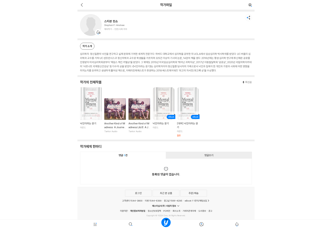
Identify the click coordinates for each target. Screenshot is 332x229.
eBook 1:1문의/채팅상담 (196, 200)
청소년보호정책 (154, 210)
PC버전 (166, 210)
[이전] (81, 5)
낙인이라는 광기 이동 (91, 112)
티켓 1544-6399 (153, 200)
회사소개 (176, 210)
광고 (210, 210)
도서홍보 (202, 210)
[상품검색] (130, 224)
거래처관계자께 (189, 210)
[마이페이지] (201, 224)
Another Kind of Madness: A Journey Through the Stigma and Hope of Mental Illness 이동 (115, 117)
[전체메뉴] (95, 224)
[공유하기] (248, 17)
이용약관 (124, 210)
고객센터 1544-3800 (132, 200)
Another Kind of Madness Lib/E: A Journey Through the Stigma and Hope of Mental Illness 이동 (139, 117)
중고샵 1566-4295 (173, 200)
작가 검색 (250, 5)
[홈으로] (166, 224)
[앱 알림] (236, 224)
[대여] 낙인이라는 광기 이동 (188, 112)
